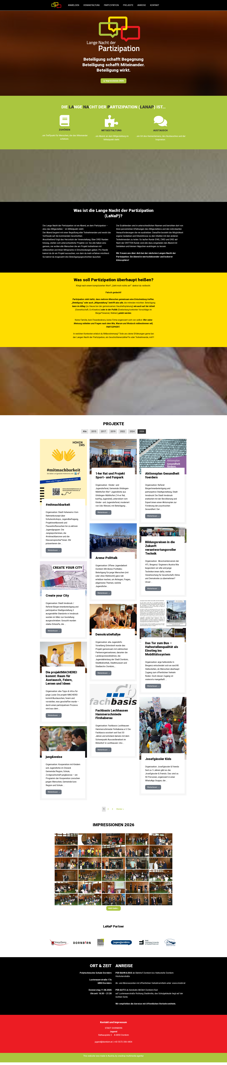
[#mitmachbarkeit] (63, 472)
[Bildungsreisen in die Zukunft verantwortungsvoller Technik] (162, 534)
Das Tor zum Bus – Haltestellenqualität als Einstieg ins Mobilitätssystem (161, 648)
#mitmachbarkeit (58, 504)
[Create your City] (63, 578)
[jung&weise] (63, 741)
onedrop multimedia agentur (130, 1056)
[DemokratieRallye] (113, 619)
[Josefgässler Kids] (162, 728)
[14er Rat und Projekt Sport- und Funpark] (113, 456)
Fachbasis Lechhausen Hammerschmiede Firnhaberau (112, 714)
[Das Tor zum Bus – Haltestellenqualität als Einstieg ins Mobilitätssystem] (162, 621)
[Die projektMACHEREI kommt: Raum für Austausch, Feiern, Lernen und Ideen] (63, 657)
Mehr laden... (113, 908)
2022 (122, 431)
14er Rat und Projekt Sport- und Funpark (110, 475)
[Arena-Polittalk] (113, 541)
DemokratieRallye (108, 634)
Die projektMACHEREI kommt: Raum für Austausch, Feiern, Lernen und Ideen (61, 677)
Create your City (57, 595)
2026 (141, 431)
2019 (113, 431)
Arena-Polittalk (106, 558)
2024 (132, 431)
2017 (103, 431)
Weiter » (120, 809)
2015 (93, 431)
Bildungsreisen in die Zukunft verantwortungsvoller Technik (160, 547)
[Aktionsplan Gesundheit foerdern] (162, 456)
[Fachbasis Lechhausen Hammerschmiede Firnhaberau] (113, 697)
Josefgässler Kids (158, 759)
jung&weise (54, 757)
